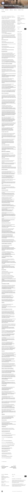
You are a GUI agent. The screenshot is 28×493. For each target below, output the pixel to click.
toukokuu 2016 (19, 158)
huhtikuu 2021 (19, 103)
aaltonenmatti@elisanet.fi (8, 33)
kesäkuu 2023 (19, 81)
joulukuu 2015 (19, 163)
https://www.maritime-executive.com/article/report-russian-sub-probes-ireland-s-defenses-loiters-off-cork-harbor (9, 348)
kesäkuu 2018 (19, 135)
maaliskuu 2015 (19, 168)
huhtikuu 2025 (19, 53)
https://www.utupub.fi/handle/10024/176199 (7, 272)
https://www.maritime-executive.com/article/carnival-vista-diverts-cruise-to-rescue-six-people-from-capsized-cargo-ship (9, 394)
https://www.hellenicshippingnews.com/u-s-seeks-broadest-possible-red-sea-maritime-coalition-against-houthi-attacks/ (8, 321)
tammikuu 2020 (19, 113)
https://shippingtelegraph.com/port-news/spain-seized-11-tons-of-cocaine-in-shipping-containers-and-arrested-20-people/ (8, 371)
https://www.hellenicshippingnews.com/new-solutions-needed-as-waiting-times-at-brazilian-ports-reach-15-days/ (9, 149)
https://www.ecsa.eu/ (4, 44)
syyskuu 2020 (19, 108)
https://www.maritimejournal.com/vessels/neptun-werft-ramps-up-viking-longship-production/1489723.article (8, 220)
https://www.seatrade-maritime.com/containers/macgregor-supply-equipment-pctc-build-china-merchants (7, 210)
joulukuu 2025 (19, 43)
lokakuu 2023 (18, 76)
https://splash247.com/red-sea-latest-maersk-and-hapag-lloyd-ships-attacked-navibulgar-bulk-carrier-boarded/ (8, 335)
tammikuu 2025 (19, 57)
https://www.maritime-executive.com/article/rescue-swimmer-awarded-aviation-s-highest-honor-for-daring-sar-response (8, 407)
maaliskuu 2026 (19, 39)
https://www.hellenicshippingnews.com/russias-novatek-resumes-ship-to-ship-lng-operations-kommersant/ (8, 142)
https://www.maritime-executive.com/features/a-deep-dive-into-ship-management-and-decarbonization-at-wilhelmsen (9, 82)
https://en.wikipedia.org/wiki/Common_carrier (8, 42)
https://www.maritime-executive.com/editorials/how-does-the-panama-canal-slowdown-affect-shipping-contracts (8, 177)
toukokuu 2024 (19, 67)
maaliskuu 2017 (19, 148)
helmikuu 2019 (19, 125)
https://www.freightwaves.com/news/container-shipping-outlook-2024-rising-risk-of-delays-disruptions (8, 125)
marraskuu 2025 (19, 44)
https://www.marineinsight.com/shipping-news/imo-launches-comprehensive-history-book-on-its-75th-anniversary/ (8, 293)
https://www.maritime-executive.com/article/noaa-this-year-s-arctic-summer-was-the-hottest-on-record (8, 417)
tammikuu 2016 (19, 162)
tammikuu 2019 (19, 126)
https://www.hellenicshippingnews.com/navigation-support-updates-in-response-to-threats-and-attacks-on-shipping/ (9, 262)
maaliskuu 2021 (19, 104)
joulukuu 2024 (19, 58)
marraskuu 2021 (19, 98)
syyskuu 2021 (18, 99)
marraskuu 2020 (19, 107)
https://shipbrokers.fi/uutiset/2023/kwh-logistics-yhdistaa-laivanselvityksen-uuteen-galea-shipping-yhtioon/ (8, 267)
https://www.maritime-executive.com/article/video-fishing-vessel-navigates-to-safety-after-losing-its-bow (8, 399)
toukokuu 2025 (19, 52)
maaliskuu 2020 (19, 112)
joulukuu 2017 (19, 140)
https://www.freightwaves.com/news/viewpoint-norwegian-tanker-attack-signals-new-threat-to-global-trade (8, 328)
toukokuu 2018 (19, 136)
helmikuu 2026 (19, 40)
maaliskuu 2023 (19, 85)
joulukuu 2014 (19, 172)
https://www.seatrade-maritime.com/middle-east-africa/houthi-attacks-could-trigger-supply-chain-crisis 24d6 (8, 344)
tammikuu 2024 (19, 72)
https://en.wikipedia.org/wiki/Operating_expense (8, 47)
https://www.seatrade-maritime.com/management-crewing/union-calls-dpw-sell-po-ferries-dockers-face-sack (9, 87)
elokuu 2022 (18, 93)
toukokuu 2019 (19, 121)
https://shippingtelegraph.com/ (6, 448)
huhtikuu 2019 (19, 122)
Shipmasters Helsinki (10, 5)
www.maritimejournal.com (9, 442)
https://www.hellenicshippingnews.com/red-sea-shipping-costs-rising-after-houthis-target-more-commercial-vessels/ (8, 339)
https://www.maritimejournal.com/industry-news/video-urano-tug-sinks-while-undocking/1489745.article (7, 389)
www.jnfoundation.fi (10, 437)
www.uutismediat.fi (6, 37)
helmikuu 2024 (19, 71)
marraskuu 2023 (19, 75)
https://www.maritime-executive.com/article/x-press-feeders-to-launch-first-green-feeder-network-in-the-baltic (9, 97)
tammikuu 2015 (19, 171)
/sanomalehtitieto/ (11, 37)
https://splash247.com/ (5, 451)
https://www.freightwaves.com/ (6, 431)
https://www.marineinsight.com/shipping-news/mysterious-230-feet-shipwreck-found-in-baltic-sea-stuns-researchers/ (9, 424)
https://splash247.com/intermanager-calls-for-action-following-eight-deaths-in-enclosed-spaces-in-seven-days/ (9, 412)
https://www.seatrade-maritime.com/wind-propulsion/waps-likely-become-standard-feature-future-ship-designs (8, 237)
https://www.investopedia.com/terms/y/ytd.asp (8, 49)
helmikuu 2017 (19, 149)
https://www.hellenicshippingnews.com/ (7, 435)
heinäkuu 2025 (19, 49)
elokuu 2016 (18, 157)
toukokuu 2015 (19, 167)
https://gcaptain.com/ (8, 433)
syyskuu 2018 (19, 131)
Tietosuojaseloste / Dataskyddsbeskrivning (17, 491)
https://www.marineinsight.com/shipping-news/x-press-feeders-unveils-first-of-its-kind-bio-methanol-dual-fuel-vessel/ (9, 103)
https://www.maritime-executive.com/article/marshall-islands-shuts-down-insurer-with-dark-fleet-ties (8, 361)
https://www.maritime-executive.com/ (6, 453)
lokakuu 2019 (18, 117)
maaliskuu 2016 (19, 159)
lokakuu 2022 (18, 90)
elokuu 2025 (18, 48)
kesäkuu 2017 (19, 145)
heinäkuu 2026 (19, 34)
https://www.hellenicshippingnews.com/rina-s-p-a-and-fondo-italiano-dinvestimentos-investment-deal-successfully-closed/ (9, 383)
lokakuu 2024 (19, 61)
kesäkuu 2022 (19, 94)
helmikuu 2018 (19, 139)
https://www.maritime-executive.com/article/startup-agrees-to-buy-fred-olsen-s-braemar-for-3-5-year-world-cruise (9, 156)
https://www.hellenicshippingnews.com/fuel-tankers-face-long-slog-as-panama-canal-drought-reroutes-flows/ (9, 183)
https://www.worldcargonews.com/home (7, 456)
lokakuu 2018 (18, 130)
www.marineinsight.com (9, 440)
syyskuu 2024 (19, 62)
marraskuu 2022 (19, 89)
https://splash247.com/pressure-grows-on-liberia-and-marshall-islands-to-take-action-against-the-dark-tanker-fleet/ (9, 356)
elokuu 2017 (18, 144)
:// (3, 37)
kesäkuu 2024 (19, 66)
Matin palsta (5, 461)
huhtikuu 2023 (19, 84)
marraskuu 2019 (19, 116)
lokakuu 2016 (18, 154)
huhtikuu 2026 (19, 38)
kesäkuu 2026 (19, 35)
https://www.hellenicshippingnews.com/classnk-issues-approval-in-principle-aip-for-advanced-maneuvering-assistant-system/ (8, 201)
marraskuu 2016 (19, 153)
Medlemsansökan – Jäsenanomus (5, 485)
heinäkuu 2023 (19, 80)
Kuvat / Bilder (3, 11)
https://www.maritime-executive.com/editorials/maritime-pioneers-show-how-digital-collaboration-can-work (8, 254)
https (2, 37)
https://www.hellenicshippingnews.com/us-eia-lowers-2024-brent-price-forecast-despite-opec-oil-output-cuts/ (9, 137)
